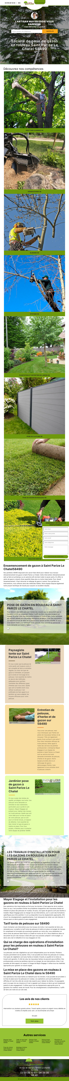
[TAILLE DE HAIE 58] (34, 530)
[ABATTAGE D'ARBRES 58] (34, 102)
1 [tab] (8, 628)
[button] (43, 523)
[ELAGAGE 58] (34, 224)
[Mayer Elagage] (34, 1062)
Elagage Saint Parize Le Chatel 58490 (8, 1041)
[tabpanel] (35, 615)
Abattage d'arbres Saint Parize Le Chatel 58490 (21, 1049)
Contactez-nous (47, 1079)
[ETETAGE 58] (34, 285)
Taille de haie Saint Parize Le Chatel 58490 (21, 1041)
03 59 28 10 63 (28, 1072)
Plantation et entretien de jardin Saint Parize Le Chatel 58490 (60, 1042)
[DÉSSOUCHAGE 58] (34, 163)
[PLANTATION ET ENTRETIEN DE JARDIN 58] (34, 347)
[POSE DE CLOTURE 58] (34, 408)
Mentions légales (36, 1079)
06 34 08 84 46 (40, 1074)
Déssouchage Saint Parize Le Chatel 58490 (46, 1041)
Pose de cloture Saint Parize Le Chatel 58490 (8, 1049)
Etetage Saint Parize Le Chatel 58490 (34, 1041)
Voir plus (34, 1021)
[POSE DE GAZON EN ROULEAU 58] (34, 469)
